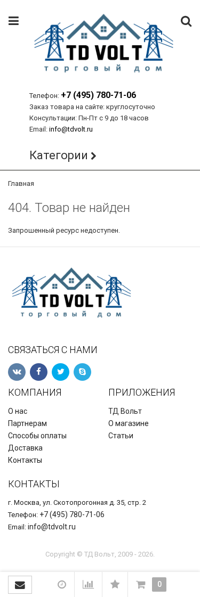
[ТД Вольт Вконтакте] (17, 372)
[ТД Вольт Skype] (82, 372)
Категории (58, 155)
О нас (17, 411)
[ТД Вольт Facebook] (38, 372)
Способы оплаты (37, 435)
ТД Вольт (125, 411)
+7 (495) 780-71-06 (98, 95)
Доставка (25, 448)
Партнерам (27, 423)
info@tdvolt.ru (71, 129)
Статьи (120, 435)
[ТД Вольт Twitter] (60, 372)
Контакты (25, 460)
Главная (21, 183)
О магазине (128, 423)
